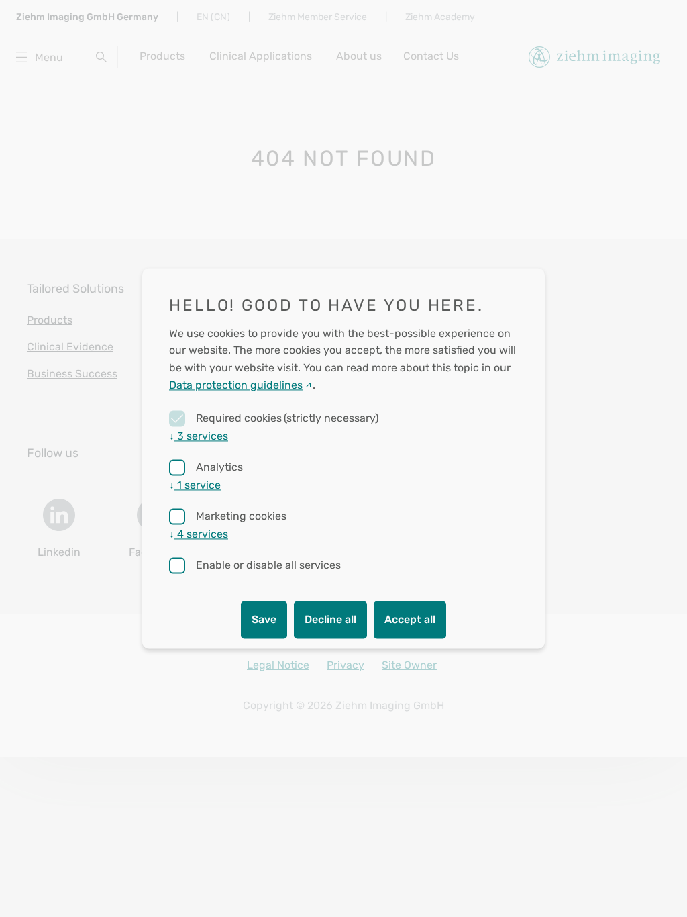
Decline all (330, 620)
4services (198, 534)
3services (198, 436)
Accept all (409, 620)
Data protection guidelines (236, 385)
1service (195, 485)
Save (264, 620)
